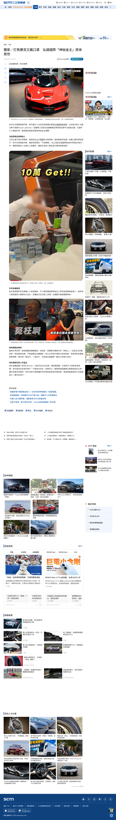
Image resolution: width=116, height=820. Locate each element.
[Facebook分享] (5, 64)
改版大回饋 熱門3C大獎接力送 (17, 432)
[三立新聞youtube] (83, 799)
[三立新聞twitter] (105, 799)
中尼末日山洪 (18, 7)
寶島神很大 (92, 2)
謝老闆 (64, 124)
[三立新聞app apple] (10, 810)
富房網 (100, 2)
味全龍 (23, 552)
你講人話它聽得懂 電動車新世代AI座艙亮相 (28, 398)
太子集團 (40, 139)
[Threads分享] (5, 73)
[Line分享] (5, 68)
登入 (111, 2)
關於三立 (6, 806)
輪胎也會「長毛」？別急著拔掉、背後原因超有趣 (69, 737)
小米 (75, 552)
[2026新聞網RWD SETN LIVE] (28, 3)
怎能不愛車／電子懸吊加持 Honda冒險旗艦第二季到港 (32, 402)
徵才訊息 (85, 806)
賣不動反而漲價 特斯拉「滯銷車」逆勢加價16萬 (43, 737)
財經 (96, 7)
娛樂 (68, 7)
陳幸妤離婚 (28, 7)
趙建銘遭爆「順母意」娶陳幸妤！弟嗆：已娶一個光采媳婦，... (43, 496)
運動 (92, 7)
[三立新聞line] (99, 799)
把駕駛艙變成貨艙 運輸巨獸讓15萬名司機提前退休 (42, 759)
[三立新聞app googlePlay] (24, 810)
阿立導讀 (83, 2)
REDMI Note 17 (51, 552)
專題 (101, 7)
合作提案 (57, 806)
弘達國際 (58, 124)
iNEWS (68, 2)
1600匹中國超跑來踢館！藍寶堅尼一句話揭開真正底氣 (16, 782)
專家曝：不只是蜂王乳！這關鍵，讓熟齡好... (61, 439)
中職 (11, 552)
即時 (10, 7)
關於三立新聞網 (18, 806)
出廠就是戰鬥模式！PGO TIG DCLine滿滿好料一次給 (69, 759)
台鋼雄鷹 (35, 552)
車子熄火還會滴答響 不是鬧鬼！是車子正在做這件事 (43, 782)
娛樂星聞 (60, 2)
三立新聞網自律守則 (44, 806)
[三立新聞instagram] (94, 799)
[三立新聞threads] (110, 799)
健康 (78, 7)
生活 (73, 7)
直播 (54, 7)
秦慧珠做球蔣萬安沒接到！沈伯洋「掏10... (20, 436)
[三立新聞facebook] (89, 799)
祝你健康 (75, 2)
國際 (82, 7)
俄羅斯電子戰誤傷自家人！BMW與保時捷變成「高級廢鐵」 (34, 391)
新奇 (106, 7)
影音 (45, 7)
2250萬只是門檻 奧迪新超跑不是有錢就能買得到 (69, 782)
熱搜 (49, 7)
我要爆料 (76, 806)
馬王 (25, 362)
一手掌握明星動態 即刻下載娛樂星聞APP (60, 432)
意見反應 (67, 806)
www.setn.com (21, 815)
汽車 (35, 7)
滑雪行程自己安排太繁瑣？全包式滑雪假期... (21, 439)
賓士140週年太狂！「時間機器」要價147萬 (16, 737)
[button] (105, 2)
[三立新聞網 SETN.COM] (6, 7)
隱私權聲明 (30, 806)
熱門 (40, 7)
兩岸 (87, 7)
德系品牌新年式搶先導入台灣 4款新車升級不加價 (16, 759)
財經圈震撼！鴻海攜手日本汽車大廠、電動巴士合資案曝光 (33, 395)
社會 (63, 7)
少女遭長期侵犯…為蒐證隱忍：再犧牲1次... (61, 436)
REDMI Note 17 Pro (63, 552)
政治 (59, 7)
